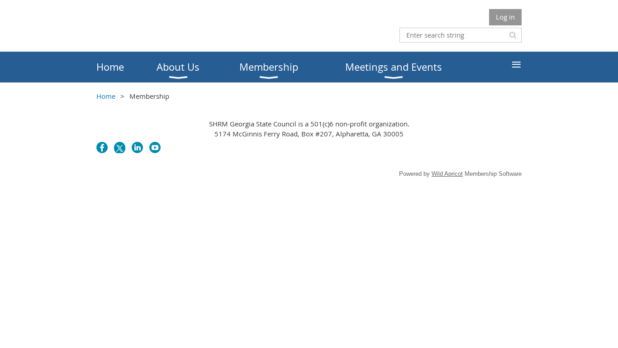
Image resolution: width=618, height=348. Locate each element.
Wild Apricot (447, 173)
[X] (119, 147)
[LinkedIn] (137, 147)
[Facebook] (102, 147)
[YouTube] (155, 147)
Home (105, 96)
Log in (505, 16)
